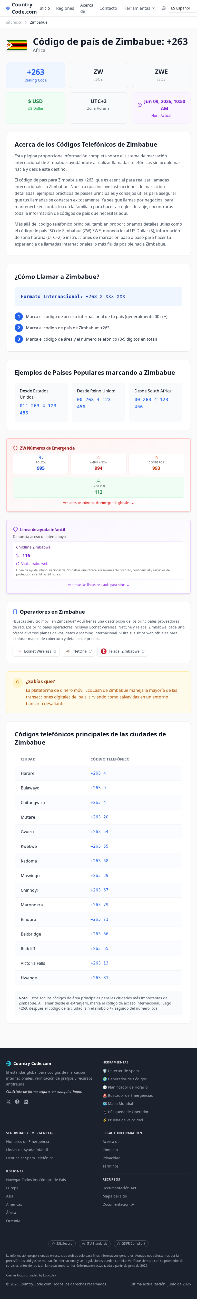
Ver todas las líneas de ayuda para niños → (98, 585)
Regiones (65, 8)
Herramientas (136, 8)
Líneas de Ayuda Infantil (27, 1149)
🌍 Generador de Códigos (125, 1079)
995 (41, 468)
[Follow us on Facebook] (17, 1101)
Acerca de (86, 8)
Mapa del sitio (115, 1196)
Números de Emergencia (27, 1141)
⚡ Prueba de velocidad (123, 1120)
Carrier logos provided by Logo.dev (31, 1275)
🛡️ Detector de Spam (121, 1070)
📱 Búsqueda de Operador (126, 1111)
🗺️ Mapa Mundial (118, 1103)
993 (156, 468)
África (11, 1212)
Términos (111, 1166)
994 (98, 468)
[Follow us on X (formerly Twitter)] (8, 1101)
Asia (9, 1196)
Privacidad (112, 1157)
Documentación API (119, 1187)
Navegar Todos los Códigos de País (36, 1179)
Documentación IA (118, 1204)
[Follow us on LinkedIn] (26, 1101)
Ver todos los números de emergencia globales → (98, 503)
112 (98, 492)
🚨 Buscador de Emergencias (128, 1095)
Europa (12, 1187)
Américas (14, 1204)
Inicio (45, 8)
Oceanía (13, 1220)
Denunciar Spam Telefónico (29, 1157)
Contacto (108, 8)
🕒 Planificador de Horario (125, 1087)
